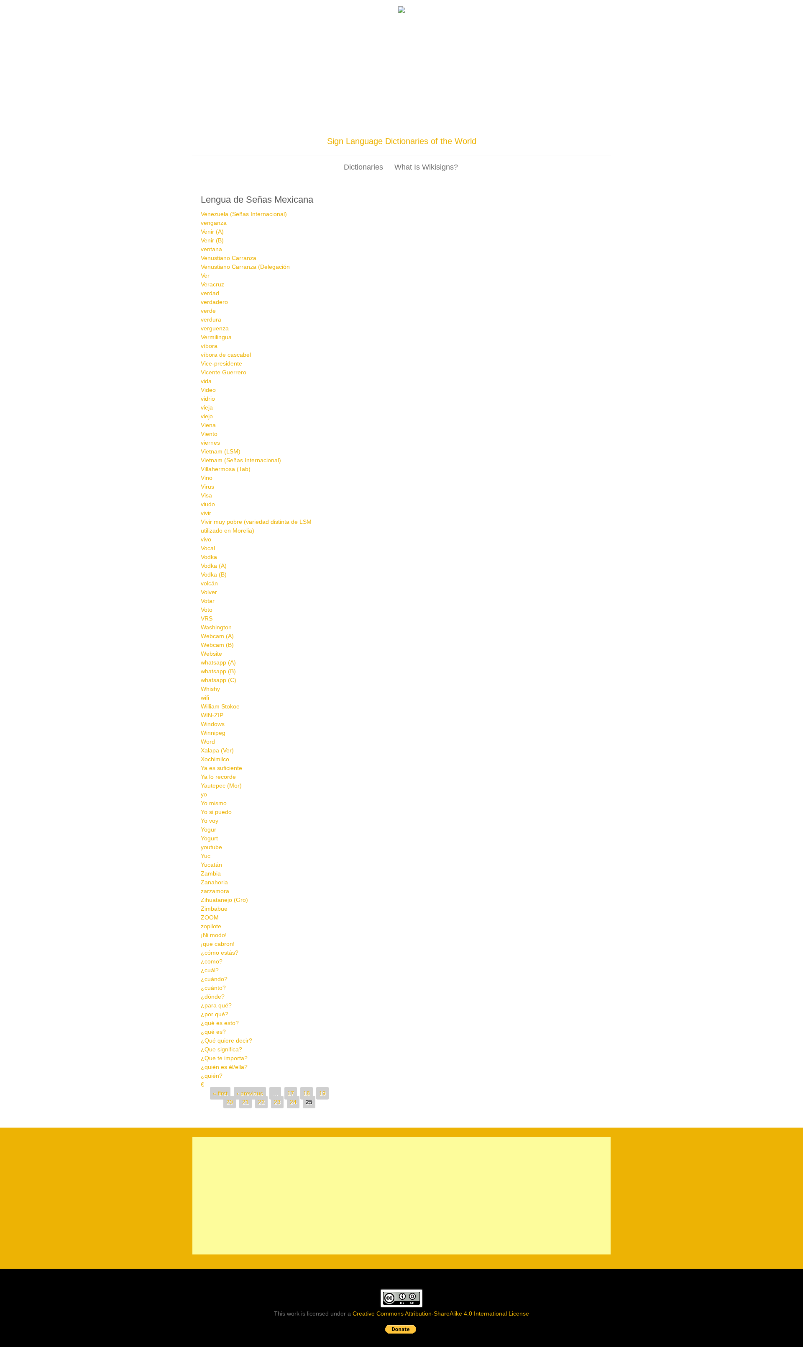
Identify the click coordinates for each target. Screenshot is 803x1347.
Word (208, 741)
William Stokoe (220, 706)
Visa (206, 495)
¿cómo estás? (219, 952)
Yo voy (209, 820)
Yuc (205, 855)
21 (245, 1102)
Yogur (208, 829)
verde (208, 310)
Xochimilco (215, 759)
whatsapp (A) (218, 662)
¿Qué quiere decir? (226, 1040)
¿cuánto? (213, 987)
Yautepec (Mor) (221, 785)
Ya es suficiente (221, 768)
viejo (207, 416)
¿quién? (211, 1075)
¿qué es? (213, 1031)
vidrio (208, 398)
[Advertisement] (401, 76)
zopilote (211, 926)
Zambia (211, 873)
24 (293, 1102)
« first (220, 1093)
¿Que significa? (221, 1049)
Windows (213, 724)
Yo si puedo (216, 812)
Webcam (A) (217, 636)
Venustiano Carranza (228, 258)
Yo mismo (214, 803)
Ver (205, 275)
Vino (206, 477)
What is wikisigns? (426, 167)
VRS (206, 618)
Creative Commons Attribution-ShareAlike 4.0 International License (441, 1313)
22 (261, 1102)
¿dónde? (213, 996)
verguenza (215, 328)
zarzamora (215, 891)
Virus (207, 486)
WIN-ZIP (212, 715)
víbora (209, 346)
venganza (214, 222)
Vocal (208, 548)
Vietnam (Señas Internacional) (241, 460)
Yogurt (209, 838)
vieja (207, 407)
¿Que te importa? (224, 1058)
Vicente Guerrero (223, 372)
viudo (208, 504)
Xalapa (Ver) (217, 750)
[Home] (401, 11)
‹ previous (250, 1093)
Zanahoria (214, 882)
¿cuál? (210, 970)
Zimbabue (214, 908)
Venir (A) (212, 231)
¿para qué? (216, 1005)
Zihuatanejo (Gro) (224, 899)
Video (208, 389)
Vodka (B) (214, 574)
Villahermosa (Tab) (226, 469)
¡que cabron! (218, 943)
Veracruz (212, 284)
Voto (206, 609)
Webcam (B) (217, 644)
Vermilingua (216, 337)
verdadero (214, 302)
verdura (211, 319)
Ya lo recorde (218, 776)
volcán (209, 583)
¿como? (211, 961)
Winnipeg (213, 732)
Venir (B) (212, 240)
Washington (216, 627)
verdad (210, 293)
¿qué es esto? (220, 1023)
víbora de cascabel (226, 354)
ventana (211, 249)
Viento (209, 433)
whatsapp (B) (218, 671)
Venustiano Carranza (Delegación (245, 266)
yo (204, 794)
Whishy (210, 688)
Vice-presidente (221, 363)
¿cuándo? (214, 979)
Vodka (209, 557)
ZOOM (210, 917)
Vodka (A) (214, 565)
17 (290, 1093)
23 (277, 1102)
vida (206, 381)
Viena (208, 425)
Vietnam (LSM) (220, 451)
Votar (208, 601)
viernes (210, 442)
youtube (211, 847)
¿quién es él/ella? (224, 1067)
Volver (209, 592)
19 (322, 1093)
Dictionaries (363, 167)
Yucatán (211, 864)
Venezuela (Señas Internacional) (244, 214)
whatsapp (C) (218, 680)
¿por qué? (214, 1014)
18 (306, 1093)
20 (229, 1102)
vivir (206, 513)
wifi (205, 697)
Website (211, 653)
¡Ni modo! (214, 935)
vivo (206, 539)
